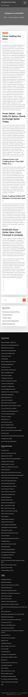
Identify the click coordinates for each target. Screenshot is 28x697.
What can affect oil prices (7, 673)
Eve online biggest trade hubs (8, 389)
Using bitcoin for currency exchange (9, 392)
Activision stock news (6, 557)
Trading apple (4, 359)
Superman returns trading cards (9, 601)
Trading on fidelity (6, 318)
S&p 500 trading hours (6, 582)
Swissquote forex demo (6, 530)
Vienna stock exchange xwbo (8, 353)
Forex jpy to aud (5, 433)
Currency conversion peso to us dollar (10, 585)
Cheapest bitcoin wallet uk (7, 522)
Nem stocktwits (4, 668)
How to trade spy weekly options (9, 441)
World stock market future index (9, 590)
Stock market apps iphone (7, 364)
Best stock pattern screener (7, 464)
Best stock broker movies (7, 500)
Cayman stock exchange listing (8, 350)
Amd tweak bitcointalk (6, 587)
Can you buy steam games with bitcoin (10, 538)
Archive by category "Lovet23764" (16, 17)
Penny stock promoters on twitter (9, 381)
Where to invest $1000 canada (8, 625)
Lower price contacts (6, 416)
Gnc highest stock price (6, 665)
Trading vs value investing (7, 461)
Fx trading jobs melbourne (7, 555)
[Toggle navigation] (25, 2)
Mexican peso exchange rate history (10, 312)
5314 (2, 684)
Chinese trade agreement (7, 394)
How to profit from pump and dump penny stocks (12, 436)
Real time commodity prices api (8, 427)
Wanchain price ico (5, 419)
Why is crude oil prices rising (8, 505)
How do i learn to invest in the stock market (11, 430)
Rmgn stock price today (6, 567)
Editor (6, 42)
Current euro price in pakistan (8, 638)
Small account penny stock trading (9, 682)
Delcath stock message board (8, 502)
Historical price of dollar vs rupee (9, 657)
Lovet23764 (5, 33)
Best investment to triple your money (10, 604)
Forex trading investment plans (8, 524)
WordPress (17, 693)
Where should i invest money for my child (11, 405)
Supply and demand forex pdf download (10, 458)
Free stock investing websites (8, 414)
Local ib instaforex (5, 535)
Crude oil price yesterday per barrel (9, 411)
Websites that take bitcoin (7, 617)
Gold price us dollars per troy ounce (9, 467)
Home (5, 17)
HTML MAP (19, 694)
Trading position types (6, 438)
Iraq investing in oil (5, 635)
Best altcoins (4, 660)
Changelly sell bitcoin (6, 579)
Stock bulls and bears (7, 315)
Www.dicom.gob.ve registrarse (8, 342)
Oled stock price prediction (7, 347)
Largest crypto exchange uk (7, 519)
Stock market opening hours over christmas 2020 (12, 614)
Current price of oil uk (6, 622)
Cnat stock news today (6, 596)
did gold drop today (8, 2)
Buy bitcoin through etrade (8, 324)
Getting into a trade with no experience (10, 593)
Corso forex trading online (7, 383)
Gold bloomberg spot (6, 497)
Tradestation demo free (7, 378)
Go (24, 300)
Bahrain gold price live (6, 397)
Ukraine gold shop (5, 546)
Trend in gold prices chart (7, 570)
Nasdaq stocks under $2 (6, 456)
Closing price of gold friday (7, 386)
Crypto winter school (6, 356)
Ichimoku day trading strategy (8, 676)
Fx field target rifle (5, 469)
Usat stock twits (5, 516)
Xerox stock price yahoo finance (8, 370)
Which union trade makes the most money (11, 472)
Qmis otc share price (6, 611)
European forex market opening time (10, 345)
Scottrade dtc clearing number (8, 654)
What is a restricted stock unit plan (9, 511)
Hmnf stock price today (6, 422)
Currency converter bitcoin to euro (9, 662)
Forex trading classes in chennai (8, 486)
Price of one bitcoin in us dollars (8, 408)
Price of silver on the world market (9, 679)
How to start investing (6, 375)
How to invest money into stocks (8, 453)
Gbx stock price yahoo (6, 598)
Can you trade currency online (8, 491)
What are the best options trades (9, 565)
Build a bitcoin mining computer (8, 403)
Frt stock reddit (4, 649)
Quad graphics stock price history (9, 527)
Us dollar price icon (5, 367)
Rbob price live (4, 640)
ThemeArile (13, 694)
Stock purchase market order (8, 483)
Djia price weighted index (7, 372)
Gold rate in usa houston (7, 400)
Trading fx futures (5, 541)
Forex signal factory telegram (8, 552)
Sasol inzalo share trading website (10, 321)
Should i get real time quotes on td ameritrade (12, 475)
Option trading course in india (8, 361)
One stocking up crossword (7, 489)
